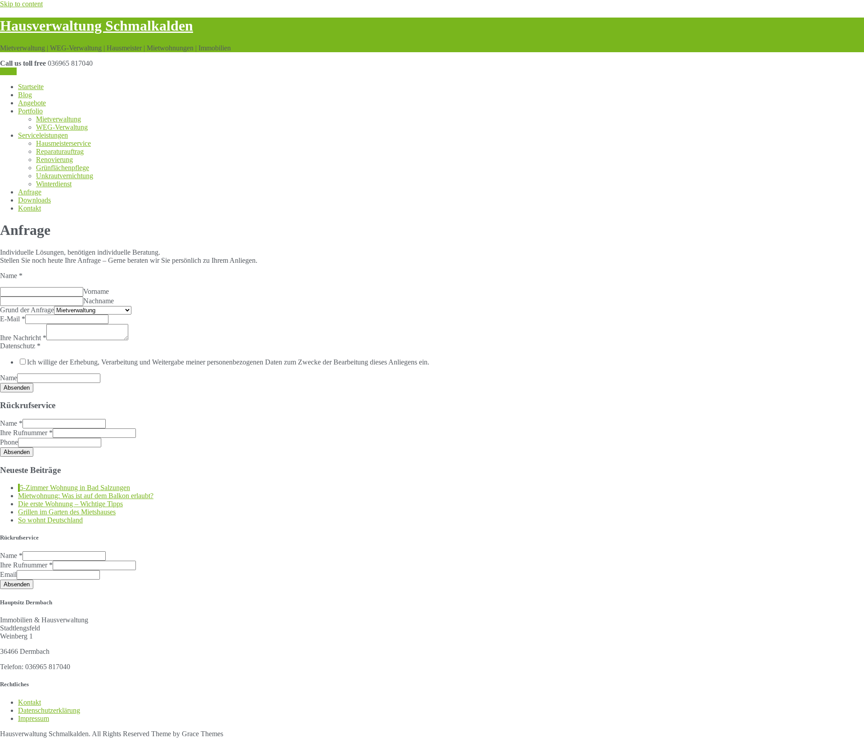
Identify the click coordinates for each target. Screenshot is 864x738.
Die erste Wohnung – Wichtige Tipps (70, 504)
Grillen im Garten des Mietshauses (67, 512)
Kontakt (29, 208)
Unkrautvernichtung (64, 176)
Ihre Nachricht (23, 338)
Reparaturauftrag (60, 151)
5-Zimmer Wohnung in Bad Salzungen (75, 487)
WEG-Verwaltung (62, 127)
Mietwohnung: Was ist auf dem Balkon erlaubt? (85, 496)
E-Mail (12, 319)
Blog (25, 95)
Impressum (33, 718)
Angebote (32, 103)
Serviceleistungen (43, 135)
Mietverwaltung (58, 119)
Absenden (17, 387)
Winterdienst (54, 184)
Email (8, 574)
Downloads (34, 200)
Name (11, 275)
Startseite (31, 86)
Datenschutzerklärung (49, 710)
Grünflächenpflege (62, 167)
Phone (9, 442)
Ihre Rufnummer (26, 432)
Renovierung (54, 159)
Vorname (96, 291)
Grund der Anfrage (27, 310)
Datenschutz (20, 346)
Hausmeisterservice (63, 143)
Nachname (98, 301)
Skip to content (21, 4)
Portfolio (30, 111)
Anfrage (29, 192)
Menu (8, 71)
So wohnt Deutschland (50, 520)
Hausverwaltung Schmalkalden (96, 26)
